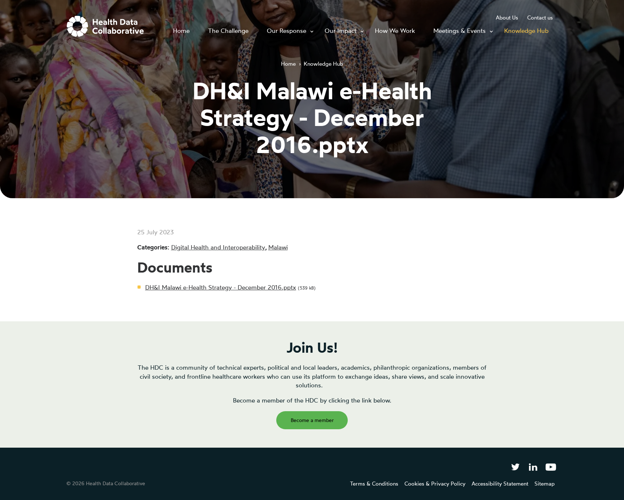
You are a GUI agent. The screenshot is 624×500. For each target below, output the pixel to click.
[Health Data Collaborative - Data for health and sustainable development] (105, 26)
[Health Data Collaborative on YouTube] (551, 466)
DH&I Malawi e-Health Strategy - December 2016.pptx (220, 287)
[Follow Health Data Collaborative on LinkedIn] (533, 466)
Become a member (312, 420)
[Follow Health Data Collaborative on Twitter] (515, 466)
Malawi (278, 247)
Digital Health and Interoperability (218, 247)
